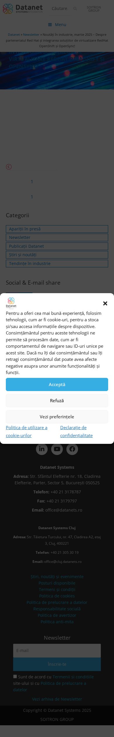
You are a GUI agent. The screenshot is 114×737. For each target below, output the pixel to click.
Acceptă (57, 384)
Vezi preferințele (57, 417)
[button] (105, 303)
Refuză (57, 400)
